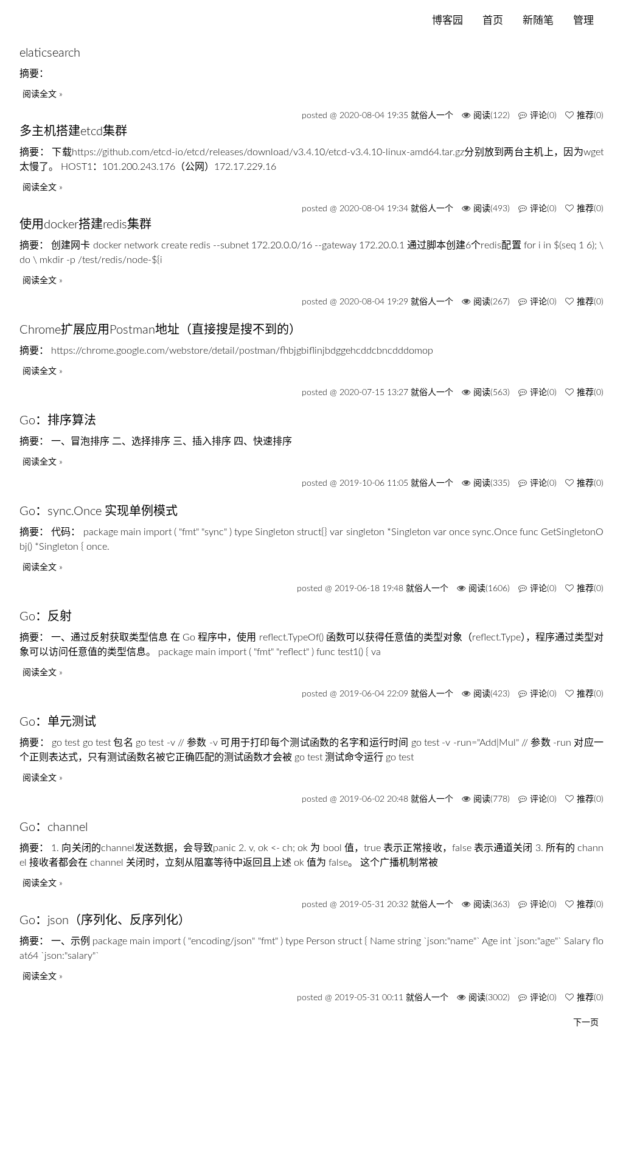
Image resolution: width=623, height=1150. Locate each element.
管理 (583, 20)
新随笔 (538, 20)
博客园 (447, 20)
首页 (492, 20)
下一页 (586, 1023)
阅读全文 (40, 94)
